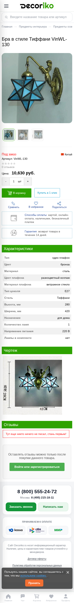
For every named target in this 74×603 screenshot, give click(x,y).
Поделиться (59, 207)
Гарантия (31, 231)
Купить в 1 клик (47, 192)
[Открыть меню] (6, 6)
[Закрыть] (67, 572)
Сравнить (13, 207)
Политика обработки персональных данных (37, 565)
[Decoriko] (37, 6)
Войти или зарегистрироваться (37, 466)
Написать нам (53, 506)
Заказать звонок (21, 506)
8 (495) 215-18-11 (42, 497)
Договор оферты (37, 558)
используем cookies (33, 575)
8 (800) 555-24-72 (37, 491)
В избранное (36, 206)
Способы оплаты (36, 214)
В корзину (19, 192)
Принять (34, 583)
